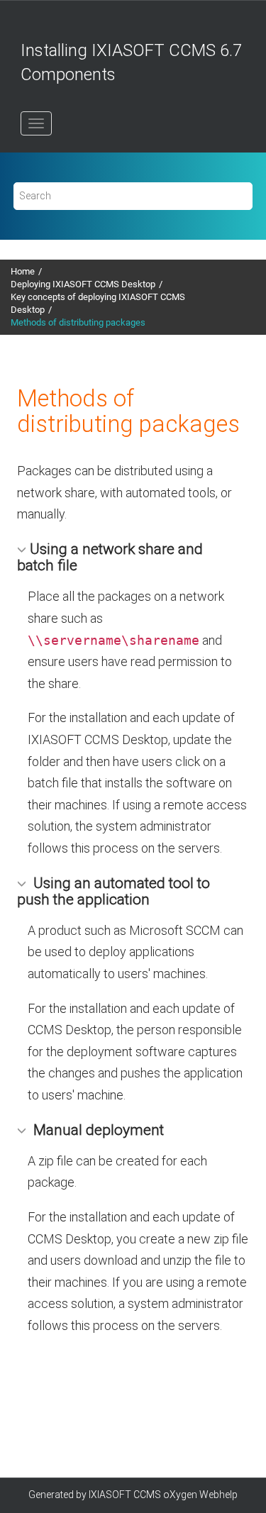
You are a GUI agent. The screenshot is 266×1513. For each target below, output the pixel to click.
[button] (23, 549)
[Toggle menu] (36, 123)
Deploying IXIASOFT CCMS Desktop (83, 284)
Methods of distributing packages (78, 322)
